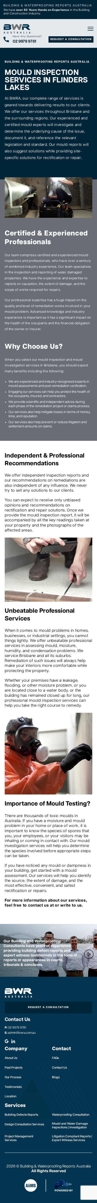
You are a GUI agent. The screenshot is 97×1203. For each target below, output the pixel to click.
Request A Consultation (71, 39)
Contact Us (59, 1067)
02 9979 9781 (15, 1027)
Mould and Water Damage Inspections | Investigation (70, 1125)
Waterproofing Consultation (70, 1114)
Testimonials (13, 1087)
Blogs (56, 1077)
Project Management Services (19, 1138)
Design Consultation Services (24, 1124)
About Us (11, 1058)
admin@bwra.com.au (20, 1032)
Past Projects (13, 1067)
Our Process (13, 1077)
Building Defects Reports (21, 1114)
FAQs (55, 1058)
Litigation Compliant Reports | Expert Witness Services (72, 1138)
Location (10, 1096)
